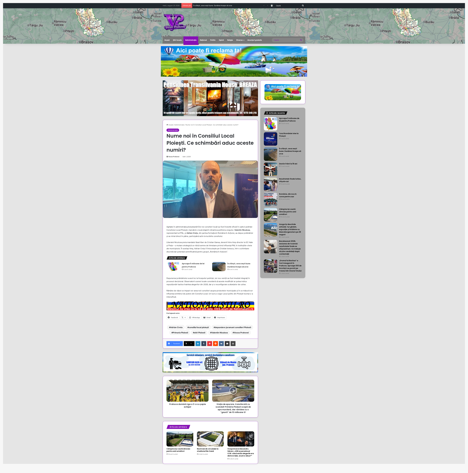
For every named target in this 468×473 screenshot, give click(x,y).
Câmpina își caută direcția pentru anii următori (178, 450)
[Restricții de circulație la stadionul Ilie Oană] (210, 439)
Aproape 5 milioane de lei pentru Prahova (289, 119)
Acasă (167, 40)
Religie (230, 40)
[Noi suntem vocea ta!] (175, 22)
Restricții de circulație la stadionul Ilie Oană (207, 450)
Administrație (190, 40)
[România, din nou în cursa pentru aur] (270, 199)
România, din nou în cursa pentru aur (288, 195)
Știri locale (177, 40)
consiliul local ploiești (199, 327)
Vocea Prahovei (173, 157)
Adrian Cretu (176, 327)
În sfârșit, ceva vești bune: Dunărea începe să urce (290, 151)
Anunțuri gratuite (254, 40)
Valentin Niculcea (219, 332)
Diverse (239, 40)
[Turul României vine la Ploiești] (270, 139)
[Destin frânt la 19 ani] (270, 169)
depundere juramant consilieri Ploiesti (233, 327)
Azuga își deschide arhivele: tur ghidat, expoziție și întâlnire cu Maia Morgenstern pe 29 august (290, 229)
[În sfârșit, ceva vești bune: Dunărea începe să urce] (219, 266)
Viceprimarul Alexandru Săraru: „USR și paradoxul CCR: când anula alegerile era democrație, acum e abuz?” (240, 452)
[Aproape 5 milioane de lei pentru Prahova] (173, 266)
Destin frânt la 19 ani (201, 5)
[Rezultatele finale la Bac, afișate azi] (270, 184)
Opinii (221, 40)
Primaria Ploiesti (180, 332)
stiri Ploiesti (199, 332)
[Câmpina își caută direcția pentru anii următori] (179, 439)
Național (203, 40)
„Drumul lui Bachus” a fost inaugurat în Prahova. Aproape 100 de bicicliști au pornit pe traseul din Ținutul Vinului (290, 265)
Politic (212, 40)
